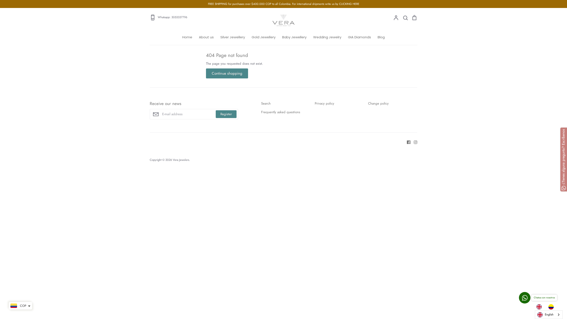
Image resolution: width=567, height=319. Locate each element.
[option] (552, 306)
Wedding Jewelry (327, 37)
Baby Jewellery (294, 37)
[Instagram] (413, 142)
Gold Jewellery (264, 37)
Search (266, 103)
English (549, 314)
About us (206, 37)
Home (187, 37)
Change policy (378, 103)
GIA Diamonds (359, 37)
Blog (381, 37)
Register (226, 114)
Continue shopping (227, 73)
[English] (540, 306)
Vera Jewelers (181, 160)
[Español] (552, 306)
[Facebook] (407, 142)
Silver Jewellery (232, 37)
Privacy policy (324, 103)
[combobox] (549, 314)
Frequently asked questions (280, 112)
